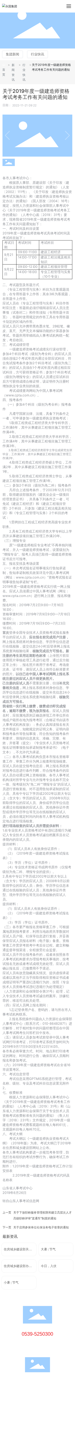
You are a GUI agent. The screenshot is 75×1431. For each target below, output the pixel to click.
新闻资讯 (13, 72)
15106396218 (39, 1342)
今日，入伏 (48, 1266)
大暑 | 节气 (48, 1249)
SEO (41, 1398)
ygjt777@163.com (42, 1348)
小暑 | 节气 (11, 1282)
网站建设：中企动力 (15, 1398)
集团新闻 (12, 54)
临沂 (32, 1398)
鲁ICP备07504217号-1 (18, 1393)
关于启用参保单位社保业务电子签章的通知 (41, 1227)
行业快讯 (37, 54)
